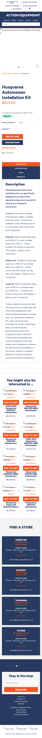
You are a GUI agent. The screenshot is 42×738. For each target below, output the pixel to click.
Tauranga (12, 2)
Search (38, 24)
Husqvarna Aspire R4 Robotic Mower (11, 504)
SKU (3, 153)
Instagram (21, 721)
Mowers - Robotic (13, 73)
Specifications (21, 168)
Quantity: (6, 129)
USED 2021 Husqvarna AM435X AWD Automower (31, 442)
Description (21, 164)
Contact (35, 20)
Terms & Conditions (21, 714)
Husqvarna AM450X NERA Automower (11, 474)
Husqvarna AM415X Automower (31, 504)
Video (21, 173)
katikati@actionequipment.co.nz (21, 590)
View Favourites (25, 9)
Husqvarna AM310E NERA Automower (31, 408)
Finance (20, 20)
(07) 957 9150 (21, 555)
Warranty (21, 177)
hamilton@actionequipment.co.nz (21, 560)
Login (17, 9)
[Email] (9, 107)
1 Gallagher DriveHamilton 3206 (21, 543)
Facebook (16, 721)
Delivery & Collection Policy (21, 707)
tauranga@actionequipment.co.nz (21, 620)
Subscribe (21, 689)
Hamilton (29, 2)
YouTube (27, 721)
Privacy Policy (21, 710)
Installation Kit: (9, 122)
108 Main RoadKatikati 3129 (21, 573)
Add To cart (11, 402)
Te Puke (29, 6)
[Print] (13, 107)
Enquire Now (12, 142)
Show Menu (3, 15)
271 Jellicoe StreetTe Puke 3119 (21, 634)
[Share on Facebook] (4, 107)
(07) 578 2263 (21, 616)
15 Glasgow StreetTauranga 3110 (21, 604)
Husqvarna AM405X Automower (11, 441)
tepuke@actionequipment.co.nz (21, 650)
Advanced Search (21, 701)
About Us (7, 20)
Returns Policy (21, 712)
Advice (14, 20)
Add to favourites (16, 395)
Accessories (25, 73)
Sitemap (21, 704)
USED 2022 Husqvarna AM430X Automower (11, 409)
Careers (28, 20)
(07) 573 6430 (21, 646)
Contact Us (21, 699)
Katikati (12, 6)
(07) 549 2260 (21, 586)
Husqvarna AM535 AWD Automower (31, 474)
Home (4, 73)
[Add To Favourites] (26, 142)
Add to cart (12, 136)
